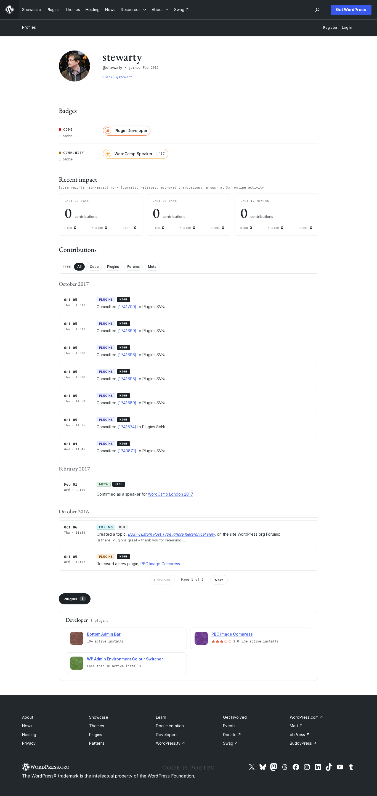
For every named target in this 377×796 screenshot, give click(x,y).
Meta (152, 267)
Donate (232, 734)
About (27, 717)
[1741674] (127, 426)
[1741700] (127, 306)
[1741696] (127, 354)
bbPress (300, 734)
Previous (162, 580)
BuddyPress (303, 743)
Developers (166, 734)
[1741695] (127, 378)
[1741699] (127, 330)
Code (94, 267)
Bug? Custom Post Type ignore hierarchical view (171, 534)
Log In (347, 27)
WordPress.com (306, 717)
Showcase (98, 717)
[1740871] (127, 450)
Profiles (29, 27)
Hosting (29, 734)
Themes (96, 725)
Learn (161, 717)
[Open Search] (317, 9)
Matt (296, 725)
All (79, 267)
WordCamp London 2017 (170, 494)
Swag (230, 743)
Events (229, 725)
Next (219, 580)
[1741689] (127, 402)
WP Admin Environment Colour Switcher (125, 659)
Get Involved (235, 717)
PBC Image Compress (160, 563)
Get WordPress (351, 9)
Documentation (170, 725)
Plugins (113, 267)
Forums (133, 267)
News (27, 725)
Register (330, 27)
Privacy (29, 743)
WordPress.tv (170, 743)
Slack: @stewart (117, 77)
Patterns (97, 743)
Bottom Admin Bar (104, 634)
